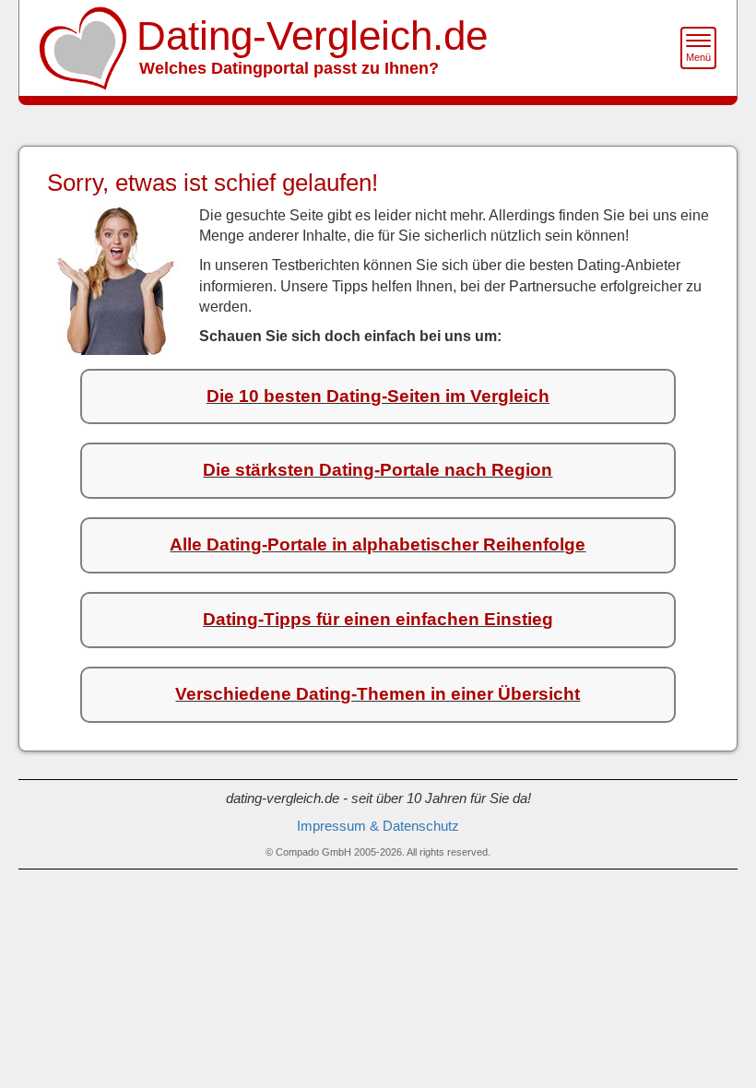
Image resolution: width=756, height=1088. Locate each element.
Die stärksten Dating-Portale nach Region (377, 469)
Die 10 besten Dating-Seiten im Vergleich (378, 396)
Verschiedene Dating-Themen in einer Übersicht (377, 694)
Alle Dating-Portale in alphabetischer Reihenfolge (377, 544)
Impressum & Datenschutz (378, 826)
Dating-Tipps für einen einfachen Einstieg (378, 619)
